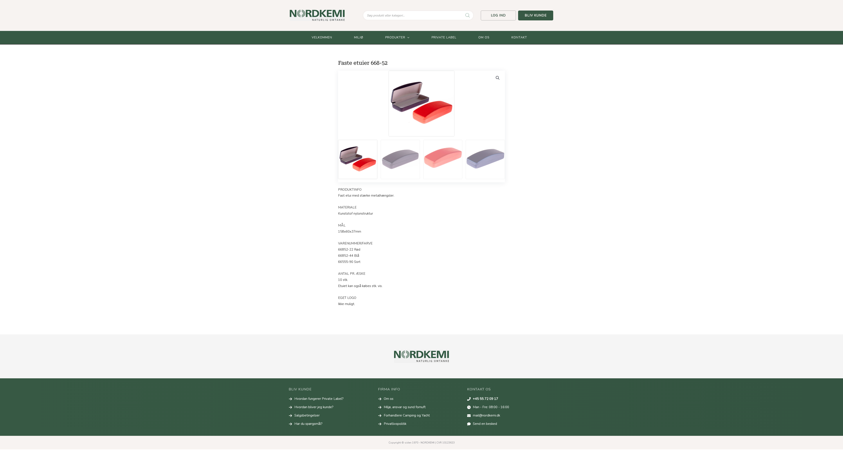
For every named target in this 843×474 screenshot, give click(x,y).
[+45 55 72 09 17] (482, 399)
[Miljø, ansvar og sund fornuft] (402, 407)
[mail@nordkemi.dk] (483, 416)
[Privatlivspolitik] (392, 424)
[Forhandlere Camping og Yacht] (404, 416)
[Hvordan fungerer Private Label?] (316, 399)
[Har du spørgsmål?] (305, 424)
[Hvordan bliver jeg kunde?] (311, 407)
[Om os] (385, 399)
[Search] (467, 15)
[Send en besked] (482, 424)
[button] (498, 15)
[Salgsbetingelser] (304, 416)
